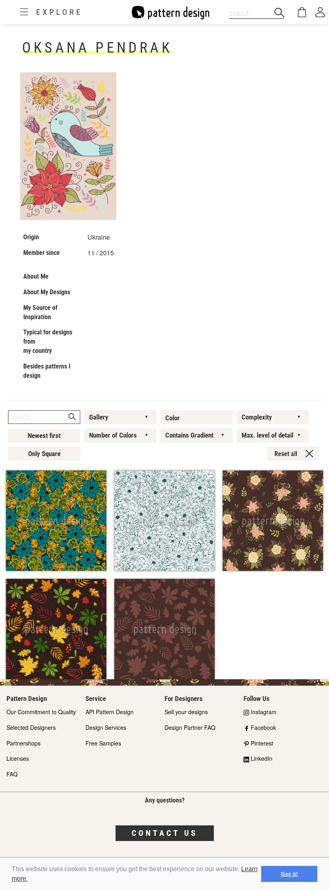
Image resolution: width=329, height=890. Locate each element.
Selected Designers (31, 727)
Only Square (44, 454)
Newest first (44, 436)
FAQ (12, 774)
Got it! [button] (289, 874)
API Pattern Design (109, 712)
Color (172, 418)
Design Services (105, 727)
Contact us (165, 833)
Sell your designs (186, 712)
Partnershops (23, 743)
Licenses (17, 758)
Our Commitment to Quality (41, 712)
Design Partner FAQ (189, 727)
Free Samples (103, 743)
